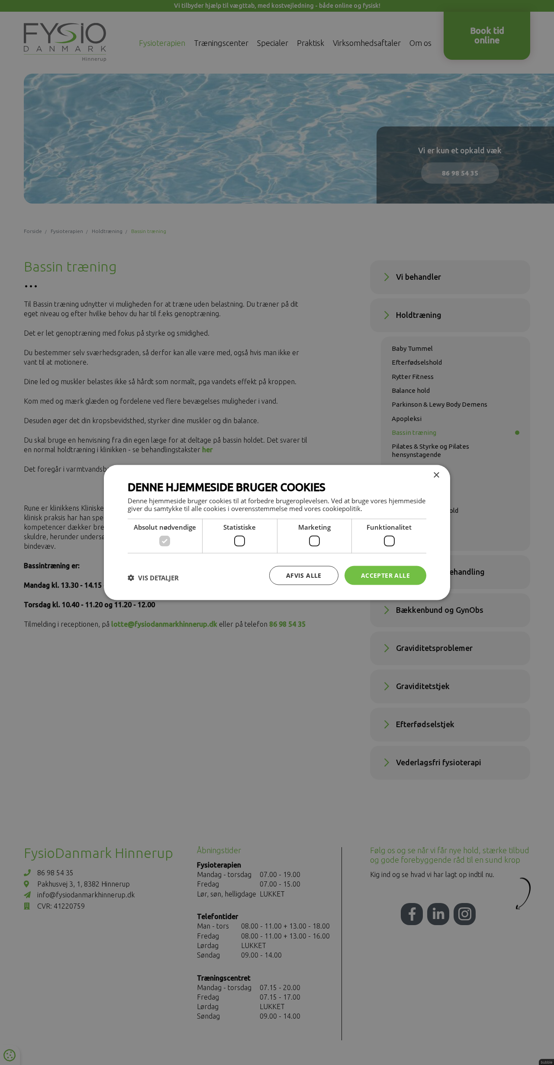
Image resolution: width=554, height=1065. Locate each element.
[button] (153, 577)
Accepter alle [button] (385, 575)
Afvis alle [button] (304, 575)
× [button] (436, 475)
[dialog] (277, 532)
